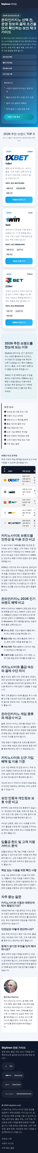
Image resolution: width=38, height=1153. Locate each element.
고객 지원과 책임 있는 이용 (18, 440)
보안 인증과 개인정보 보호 (18, 436)
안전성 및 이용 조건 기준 (17, 412)
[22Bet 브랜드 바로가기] (19, 280)
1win (8, 224)
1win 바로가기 (19, 261)
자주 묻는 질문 (13, 444)
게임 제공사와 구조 (15, 428)
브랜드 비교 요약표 (15, 416)
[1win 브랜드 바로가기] (19, 219)
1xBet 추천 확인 (13, 117)
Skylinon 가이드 (9, 4)
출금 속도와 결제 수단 (16, 424)
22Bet (8, 286)
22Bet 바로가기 (19, 322)
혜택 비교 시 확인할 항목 (17, 420)
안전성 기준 (7, 1139)
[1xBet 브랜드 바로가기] (19, 157)
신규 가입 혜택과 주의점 (17, 432)
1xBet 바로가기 (19, 200)
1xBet (8, 163)
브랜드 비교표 (8, 1143)
